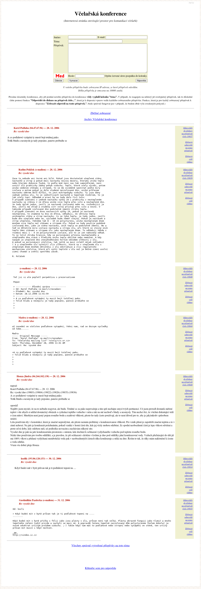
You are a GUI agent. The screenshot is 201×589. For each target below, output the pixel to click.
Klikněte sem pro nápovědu (100, 568)
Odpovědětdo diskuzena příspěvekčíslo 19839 (187, 173)
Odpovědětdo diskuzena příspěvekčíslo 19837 (187, 132)
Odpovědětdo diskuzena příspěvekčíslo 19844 (187, 321)
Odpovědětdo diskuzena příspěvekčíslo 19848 (187, 380)
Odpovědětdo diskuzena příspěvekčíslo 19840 (187, 272)
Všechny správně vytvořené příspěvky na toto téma (100, 545)
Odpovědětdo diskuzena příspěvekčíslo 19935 (187, 504)
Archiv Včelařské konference (100, 119)
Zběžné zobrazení (100, 113)
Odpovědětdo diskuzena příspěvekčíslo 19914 (187, 462)
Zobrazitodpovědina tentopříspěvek (188, 146)
